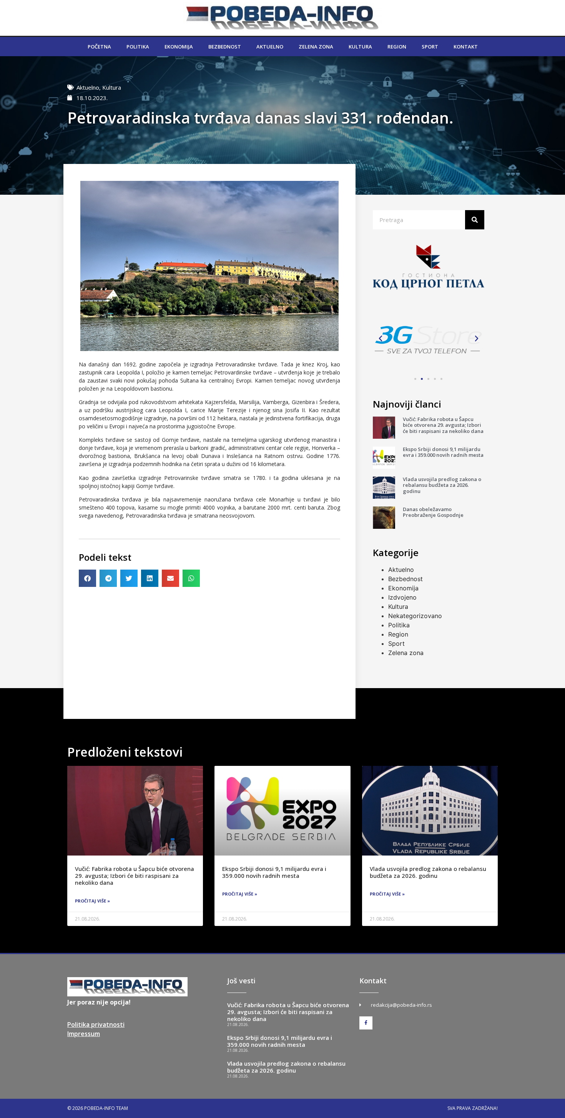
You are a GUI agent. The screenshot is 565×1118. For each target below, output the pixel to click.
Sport (430, 46)
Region (396, 46)
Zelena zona (316, 46)
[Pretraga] (474, 219)
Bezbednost (224, 46)
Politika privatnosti (96, 1024)
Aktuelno (269, 46)
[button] (87, 578)
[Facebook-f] (365, 1022)
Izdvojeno (402, 597)
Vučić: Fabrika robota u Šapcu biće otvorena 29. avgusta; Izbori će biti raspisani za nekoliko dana (443, 425)
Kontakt (466, 46)
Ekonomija (179, 46)
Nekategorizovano (415, 616)
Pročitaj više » (92, 901)
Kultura (360, 46)
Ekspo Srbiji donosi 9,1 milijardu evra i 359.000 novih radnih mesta (443, 452)
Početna (99, 46)
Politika (137, 46)
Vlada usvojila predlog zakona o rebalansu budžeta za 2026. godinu (442, 485)
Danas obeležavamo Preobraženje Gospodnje (433, 512)
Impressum (83, 1033)
